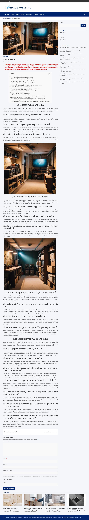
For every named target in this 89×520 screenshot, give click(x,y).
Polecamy (6, 492)
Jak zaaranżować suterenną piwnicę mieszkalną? (22, 89)
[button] (48, 74)
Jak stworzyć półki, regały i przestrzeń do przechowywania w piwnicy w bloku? (28, 98)
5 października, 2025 (28, 511)
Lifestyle (22, 14)
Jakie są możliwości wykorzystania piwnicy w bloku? (23, 78)
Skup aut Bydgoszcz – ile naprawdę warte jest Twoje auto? (73, 47)
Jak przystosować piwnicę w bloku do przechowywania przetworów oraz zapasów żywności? (31, 101)
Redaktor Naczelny (15, 511)
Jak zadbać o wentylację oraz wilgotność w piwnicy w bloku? (24, 90)
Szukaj (61, 22)
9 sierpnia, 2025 (70, 511)
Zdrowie (36, 14)
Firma (17, 14)
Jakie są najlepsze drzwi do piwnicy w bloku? (21, 93)
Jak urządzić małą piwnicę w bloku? (17, 81)
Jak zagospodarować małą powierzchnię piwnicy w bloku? (24, 84)
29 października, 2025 (7, 511)
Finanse (12, 14)
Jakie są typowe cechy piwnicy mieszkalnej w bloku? (23, 77)
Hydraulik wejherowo (49, 431)
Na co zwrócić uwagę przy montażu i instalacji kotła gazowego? (33, 509)
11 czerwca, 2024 (6, 61)
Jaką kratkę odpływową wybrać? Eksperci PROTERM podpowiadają (76, 509)
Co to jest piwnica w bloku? (16, 76)
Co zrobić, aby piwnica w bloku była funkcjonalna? (21, 86)
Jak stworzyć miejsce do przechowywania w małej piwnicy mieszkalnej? (27, 85)
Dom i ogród (6, 14)
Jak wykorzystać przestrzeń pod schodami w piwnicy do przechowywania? (27, 100)
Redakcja (42, 14)
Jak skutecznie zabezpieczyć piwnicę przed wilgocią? (23, 80)
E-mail (5, 464)
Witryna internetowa (7, 470)
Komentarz (6, 442)
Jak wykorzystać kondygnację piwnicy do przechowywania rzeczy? (26, 88)
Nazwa (5, 458)
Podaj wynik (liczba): (7, 479)
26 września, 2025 (48, 511)
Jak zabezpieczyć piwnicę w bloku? (17, 92)
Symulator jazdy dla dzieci (12, 431)
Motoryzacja (29, 14)
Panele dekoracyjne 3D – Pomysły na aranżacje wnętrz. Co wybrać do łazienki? (55, 510)
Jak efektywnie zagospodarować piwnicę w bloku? (21, 97)
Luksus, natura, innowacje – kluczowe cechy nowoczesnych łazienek (11, 510)
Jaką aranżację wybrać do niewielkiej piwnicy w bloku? (23, 82)
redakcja (34, 511)
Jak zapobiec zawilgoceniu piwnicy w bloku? (21, 94)
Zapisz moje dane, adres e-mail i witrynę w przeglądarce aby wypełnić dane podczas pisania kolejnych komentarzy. (30, 476)
